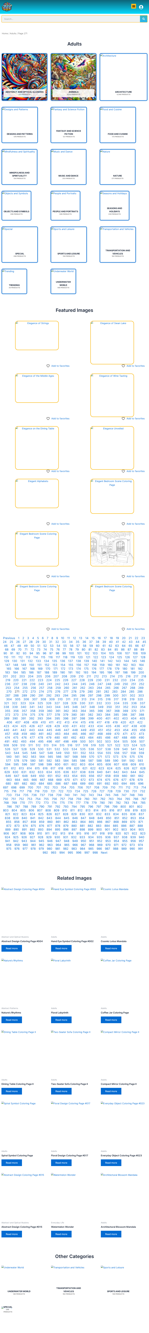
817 (119, 810)
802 (139, 806)
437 (125, 726)
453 (117, 730)
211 (89, 676)
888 (140, 826)
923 (143, 833)
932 (74, 837)
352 (125, 707)
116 (50, 657)
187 (39, 672)
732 (142, 791)
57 (78, 645)
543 (8, 753)
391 (23, 718)
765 (127, 799)
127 (135, 657)
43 (131, 642)
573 (115, 756)
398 (82, 718)
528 (24, 749)
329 (74, 703)
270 (9, 691)
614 (29, 768)
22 (136, 638)
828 (65, 814)
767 (143, 799)
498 (66, 741)
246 (91, 684)
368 (117, 711)
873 (17, 826)
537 (99, 749)
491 (7, 741)
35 (77, 642)
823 (24, 814)
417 (99, 722)
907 (14, 833)
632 (32, 772)
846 (75, 818)
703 (55, 787)
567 (66, 756)
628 (143, 768)
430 (66, 726)
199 (133, 672)
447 (66, 730)
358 (32, 711)
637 (74, 772)
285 (131, 691)
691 (99, 783)
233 (124, 680)
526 (7, 749)
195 (101, 672)
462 (49, 734)
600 (57, 764)
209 (73, 676)
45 (144, 642)
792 (57, 806)
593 (140, 760)
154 (62, 665)
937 (116, 837)
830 (82, 814)
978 (33, 848)
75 (51, 649)
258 (49, 688)
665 (26, 780)
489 (133, 737)
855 (8, 822)
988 (115, 848)
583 (57, 760)
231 (107, 680)
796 (90, 806)
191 (70, 672)
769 (14, 802)
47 (12, 645)
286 (140, 691)
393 (40, 718)
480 (57, 737)
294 (65, 695)
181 (132, 668)
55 (65, 645)
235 (141, 680)
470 (117, 734)
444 (41, 730)
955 (124, 841)
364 (83, 711)
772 (38, 802)
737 (42, 795)
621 (85, 768)
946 (50, 841)
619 (68, 768)
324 (31, 703)
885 (115, 826)
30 (44, 642)
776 (70, 802)
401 (107, 718)
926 (24, 837)
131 (22, 661)
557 (124, 753)
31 (50, 642)
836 (133, 814)
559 (141, 753)
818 (127, 810)
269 (140, 688)
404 (133, 718)
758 (70, 799)
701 (38, 787)
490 (141, 737)
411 (51, 722)
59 (91, 645)
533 (66, 749)
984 (82, 848)
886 (123, 826)
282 (106, 691)
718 (29, 791)
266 (116, 688)
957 (141, 841)
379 (65, 714)
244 (75, 684)
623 (101, 768)
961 (33, 845)
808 (48, 810)
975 (8, 848)
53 (52, 645)
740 (67, 795)
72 (32, 649)
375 (32, 714)
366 (100, 711)
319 (132, 699)
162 (125, 665)
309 (52, 699)
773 (46, 802)
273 (33, 691)
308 (43, 699)
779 (94, 802)
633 (40, 772)
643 (125, 772)
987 (107, 848)
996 (78, 852)
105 (111, 653)
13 (80, 638)
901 (107, 829)
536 (91, 749)
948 (66, 841)
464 (66, 734)
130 (14, 661)
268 (132, 688)
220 (16, 680)
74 (45, 649)
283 (115, 691)
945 (41, 841)
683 (33, 783)
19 (117, 638)
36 (84, 642)
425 (23, 726)
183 (7, 672)
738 (50, 795)
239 (32, 684)
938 (124, 837)
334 (116, 703)
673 (91, 780)
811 (72, 810)
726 (93, 791)
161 (118, 665)
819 (135, 810)
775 (62, 802)
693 (115, 783)
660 (124, 776)
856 (16, 822)
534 (74, 749)
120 (80, 657)
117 (58, 657)
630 (15, 772)
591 (123, 760)
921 (126, 833)
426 (32, 726)
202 (13, 676)
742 (83, 795)
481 (65, 737)
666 (34, 780)
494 (32, 741)
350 (109, 707)
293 (57, 695)
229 (90, 680)
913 (62, 833)
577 (8, 760)
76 (58, 649)
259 (58, 688)
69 (13, 649)
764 (119, 799)
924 (7, 837)
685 (49, 783)
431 (74, 726)
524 (134, 745)
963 (50, 845)
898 (82, 829)
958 (8, 845)
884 (107, 826)
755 (46, 799)
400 (99, 718)
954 (116, 841)
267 (124, 688)
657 (99, 776)
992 (45, 852)
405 (142, 718)
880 (74, 826)
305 (17, 699)
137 (70, 661)
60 (98, 645)
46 (6, 645)
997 (86, 852)
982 (65, 848)
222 (32, 680)
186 (31, 672)
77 (64, 649)
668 (50, 780)
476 (24, 737)
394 (49, 718)
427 (40, 726)
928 (40, 837)
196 (109, 672)
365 (91, 711)
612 (13, 768)
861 (58, 822)
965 (66, 845)
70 (20, 649)
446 (58, 730)
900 (99, 829)
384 (107, 714)
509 (14, 745)
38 (97, 642)
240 (41, 684)
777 (78, 802)
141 (102, 661)
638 (83, 772)
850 (108, 818)
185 (23, 672)
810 (64, 810)
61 (104, 645)
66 (137, 645)
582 (49, 760)
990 (132, 848)
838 (7, 818)
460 (33, 734)
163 (133, 665)
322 (14, 703)
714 (143, 787)
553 (91, 753)
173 (70, 668)
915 (78, 833)
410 (43, 722)
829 (74, 814)
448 (75, 730)
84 (109, 649)
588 (99, 760)
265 (107, 688)
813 (88, 810)
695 (132, 783)
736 (34, 795)
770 (22, 802)
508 (6, 745)
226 (65, 680)
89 (142, 649)
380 (74, 714)
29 (37, 642)
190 (62, 672)
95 (38, 653)
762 (102, 799)
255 (25, 688)
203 (22, 676)
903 (124, 829)
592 (132, 760)
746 (115, 795)
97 (51, 653)
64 (124, 645)
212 (96, 676)
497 (57, 741)
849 (100, 818)
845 (66, 818)
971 (116, 845)
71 (26, 649)
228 (82, 680)
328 (65, 703)
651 (50, 776)
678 (132, 780)
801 (131, 806)
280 (90, 691)
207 (56, 676)
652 (58, 776)
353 (134, 707)
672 (83, 780)
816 (111, 810)
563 (33, 756)
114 (35, 657)
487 (116, 737)
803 (6, 810)
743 (91, 795)
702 (46, 787)
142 (110, 661)
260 (66, 688)
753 (29, 799)
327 (57, 703)
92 (18, 653)
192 (78, 672)
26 (18, 642)
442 (23, 730)
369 (125, 711)
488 (124, 737)
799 (114, 806)
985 (91, 848)
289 (24, 695)
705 (71, 787)
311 (68, 699)
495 (41, 741)
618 (60, 768)
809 (56, 810)
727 (101, 791)
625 (118, 768)
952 (99, 841)
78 (70, 649)
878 (57, 826)
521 (109, 745)
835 (124, 814)
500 (83, 741)
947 (58, 841)
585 (74, 760)
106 (119, 653)
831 (90, 814)
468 (100, 734)
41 (117, 642)
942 (15, 841)
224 (49, 680)
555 (108, 753)
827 (57, 814)
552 (83, 753)
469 (108, 734)
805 (23, 810)
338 (6, 707)
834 (116, 814)
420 (123, 722)
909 (31, 833)
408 (26, 722)
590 (115, 760)
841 (32, 818)
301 (124, 695)
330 (82, 703)
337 (142, 703)
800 (123, 806)
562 (25, 756)
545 (25, 753)
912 (55, 833)
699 (22, 787)
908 (23, 833)
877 (49, 826)
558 (133, 753)
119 (72, 657)
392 (31, 718)
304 (9, 699)
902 (115, 829)
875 (33, 826)
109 (143, 653)
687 (66, 783)
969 (99, 845)
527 (15, 749)
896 (66, 829)
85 (116, 649)
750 (5, 799)
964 (58, 845)
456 (142, 730)
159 (102, 665)
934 (91, 837)
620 (76, 768)
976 (16, 848)
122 (95, 657)
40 (111, 642)
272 (25, 691)
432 (82, 726)
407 (18, 722)
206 (47, 676)
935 (99, 837)
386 (124, 714)
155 (70, 665)
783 (126, 802)
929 (49, 837)
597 (32, 764)
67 (143, 645)
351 (117, 707)
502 (99, 741)
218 (143, 676)
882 (90, 826)
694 (124, 783)
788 (25, 806)
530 (41, 749)
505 (125, 741)
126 (127, 657)
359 (41, 711)
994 (62, 852)
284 (123, 691)
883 (98, 826)
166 (16, 668)
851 (116, 818)
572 (107, 756)
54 (58, 645)
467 (91, 734)
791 (49, 806)
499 (74, 741)
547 (41, 753)
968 (91, 845)
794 (74, 806)
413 (67, 722)
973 (132, 845)
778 (86, 802)
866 (99, 822)
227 (73, 680)
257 (41, 688)
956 (133, 841)
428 (48, 726)
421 (131, 722)
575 (132, 756)
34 (71, 642)
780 (102, 802)
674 (99, 780)
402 (116, 718)
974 (140, 845)
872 (8, 826)
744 (99, 795)
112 (20, 657)
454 (125, 730)
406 (9, 722)
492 (15, 741)
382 (90, 714)
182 (140, 668)
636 (66, 772)
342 (40, 707)
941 (7, 841)
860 (50, 822)
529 (32, 749)
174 (78, 668)
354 (143, 707)
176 (94, 668)
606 (108, 764)
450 (92, 730)
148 (15, 665)
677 (123, 780)
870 (132, 822)
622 (93, 768)
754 (38, 799)
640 (100, 772)
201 (5, 676)
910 (39, 833)
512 (38, 745)
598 (41, 764)
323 (23, 703)
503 (108, 741)
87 (129, 649)
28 (31, 642)
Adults (13, 33)
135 (54, 661)
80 (83, 649)
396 (65, 718)
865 (91, 822)
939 (133, 837)
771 (30, 802)
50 (32, 645)
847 (83, 818)
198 (125, 672)
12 (74, 638)
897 (74, 829)
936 (108, 837)
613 (21, 768)
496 (49, 741)
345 (66, 707)
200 (141, 672)
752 (21, 799)
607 (116, 764)
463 (58, 734)
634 (49, 772)
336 (134, 703)
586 (82, 760)
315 (100, 699)
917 (94, 833)
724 (77, 791)
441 (14, 730)
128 (143, 657)
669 (59, 780)
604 (91, 764)
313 (83, 699)
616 (45, 768)
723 (69, 791)
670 (67, 780)
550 (67, 753)
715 (6, 791)
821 (7, 814)
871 (140, 822)
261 (74, 688)
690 (91, 783)
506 (133, 741)
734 (17, 795)
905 (141, 829)
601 (65, 764)
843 (49, 818)
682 (24, 783)
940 (141, 837)
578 (16, 760)
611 (6, 768)
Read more (12, 948)
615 (37, 768)
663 (9, 780)
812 (80, 810)
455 (134, 730)
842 (41, 818)
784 (134, 802)
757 (62, 799)
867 (107, 822)
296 (82, 695)
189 (54, 672)
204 (30, 676)
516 (70, 745)
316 (108, 699)
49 (26, 645)
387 (133, 714)
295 (74, 695)
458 (15, 734)
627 (134, 768)
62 (110, 645)
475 (15, 737)
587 (90, 760)
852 (124, 818)
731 (134, 791)
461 (41, 734)
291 (40, 695)
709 (105, 787)
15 (93, 638)
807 (39, 810)
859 (41, 822)
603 (82, 764)
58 (84, 645)
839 (16, 818)
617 (53, 768)
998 (95, 852)
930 (57, 837)
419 (115, 722)
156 (78, 665)
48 (19, 645)
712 (128, 787)
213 (104, 676)
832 (99, 814)
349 (100, 707)
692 (107, 783)
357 (24, 711)
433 (91, 726)
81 (90, 649)
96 (44, 653)
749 (140, 795)
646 (8, 776)
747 (123, 795)
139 (86, 661)
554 (100, 753)
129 (6, 661)
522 (117, 745)
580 (33, 760)
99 (64, 653)
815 (104, 810)
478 (40, 737)
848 (91, 818)
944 (33, 841)
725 (85, 791)
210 (81, 676)
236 (7, 684)
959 (17, 845)
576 (140, 756)
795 (82, 806)
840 (24, 818)
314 (92, 699)
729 (118, 791)
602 (74, 764)
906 (6, 833)
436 (117, 726)
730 (126, 791)
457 (7, 734)
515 (62, 745)
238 (24, 684)
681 (16, 783)
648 (25, 776)
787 (17, 806)
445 (49, 730)
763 (111, 799)
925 (15, 837)
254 (16, 688)
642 (116, 772)
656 (91, 776)
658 (108, 776)
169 (40, 668)
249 (117, 684)
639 (91, 772)
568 (75, 756)
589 (107, 760)
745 (107, 795)
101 (79, 653)
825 (41, 814)
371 (142, 711)
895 (57, 829)
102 (87, 653)
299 (107, 695)
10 (62, 638)
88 (136, 649)
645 (142, 772)
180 (124, 668)
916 (86, 833)
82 (96, 649)
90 (5, 653)
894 (49, 829)
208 (64, 676)
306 (26, 699)
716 (14, 791)
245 (83, 684)
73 (38, 649)
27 (24, 642)
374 (24, 714)
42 (124, 642)
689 (82, 783)
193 (85, 672)
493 (23, 741)
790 (41, 806)
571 (99, 756)
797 (98, 806)
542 (141, 749)
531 (49, 749)
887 (132, 826)
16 (99, 638)
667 (42, 780)
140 (94, 661)
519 (93, 745)
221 (24, 680)
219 (7, 680)
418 (107, 722)
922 (134, 833)
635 (57, 772)
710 (113, 787)
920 (118, 833)
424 (15, 726)
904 (132, 829)
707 (88, 787)
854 (141, 818)
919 (110, 833)
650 (42, 776)
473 (141, 734)
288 (16, 695)
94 (31, 653)
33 (64, 642)
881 (82, 826)
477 (32, 737)
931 (65, 837)
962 (41, 845)
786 (9, 806)
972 (124, 845)
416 (91, 722)
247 (100, 684)
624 (109, 768)
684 (41, 783)
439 (143, 726)
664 (17, 780)
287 (7, 695)
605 (99, 764)
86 (123, 649)
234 (132, 680)
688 (74, 783)
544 (16, 753)
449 (83, 730)
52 (45, 645)
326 (48, 703)
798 (106, 806)
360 (49, 711)
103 (95, 653)
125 (119, 657)
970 (108, 845)
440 (6, 730)
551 (75, 753)
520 (101, 745)
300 (115, 695)
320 (140, 699)
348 (92, 707)
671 (75, 780)
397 (74, 718)
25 (11, 642)
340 (23, 707)
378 (57, 714)
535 (83, 749)
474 (7, 737)
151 (39, 665)
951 (91, 841)
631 (23, 772)
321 (6, 703)
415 (83, 722)
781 (110, 802)
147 (7, 665)
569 (83, 756)
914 (70, 833)
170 (48, 668)
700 (30, 787)
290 (32, 695)
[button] (133, 6)
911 (47, 833)
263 (91, 688)
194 (93, 672)
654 (75, 776)
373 (16, 714)
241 (49, 684)
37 (91, 642)
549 (58, 753)
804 (14, 810)
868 (116, 822)
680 (8, 783)
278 (73, 691)
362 (66, 711)
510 (22, 745)
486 (107, 737)
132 (30, 661)
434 (100, 726)
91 (11, 653)
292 (49, 695)
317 (116, 699)
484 (91, 737)
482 (73, 737)
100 (71, 653)
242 (57, 684)
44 (137, 642)
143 (118, 661)
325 (40, 703)
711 (120, 787)
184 (15, 672)
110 (6, 657)
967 (83, 845)
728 (109, 791)
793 (66, 806)
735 (25, 795)
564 (42, 756)
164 (141, 665)
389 (6, 718)
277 (65, 691)
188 (46, 672)
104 (103, 653)
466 (83, 734)
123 (103, 657)
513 (46, 745)
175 (86, 668)
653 (66, 776)
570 (91, 756)
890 (16, 829)
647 (16, 776)
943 (24, 841)
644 (133, 772)
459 (24, 734)
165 (8, 668)
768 (6, 802)
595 (16, 764)
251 (133, 684)
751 (13, 799)
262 (82, 688)
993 (53, 852)
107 (127, 653)
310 (60, 699)
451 (100, 730)
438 (134, 726)
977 (25, 848)
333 (108, 703)
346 (75, 707)
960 (25, 845)
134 (46, 661)
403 (125, 718)
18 (111, 638)
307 (34, 699)
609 (133, 764)
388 (141, 714)
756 (54, 799)
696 (140, 783)
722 (60, 791)
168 (32, 668)
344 (58, 707)
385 (116, 714)
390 (15, 718)
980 (49, 848)
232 (115, 680)
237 (15, 684)
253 (8, 688)
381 (82, 714)
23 (143, 638)
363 (74, 711)
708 (96, 787)
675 (107, 780)
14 (86, 638)
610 (141, 764)
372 (7, 714)
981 (57, 848)
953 (108, 841)
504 (116, 741)
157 (86, 665)
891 (24, 829)
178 (109, 668)
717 (21, 791)
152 (47, 665)
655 (83, 776)
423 (6, 726)
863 (74, 822)
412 (58, 722)
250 (125, 684)
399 (91, 718)
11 (68, 638)
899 (90, 829)
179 (117, 668)
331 (90, 703)
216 (128, 676)
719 (37, 791)
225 (57, 680)
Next (104, 852)
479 (48, 737)
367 (108, 711)
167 (24, 668)
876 (41, 826)
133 (38, 661)
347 (83, 707)
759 (78, 799)
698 (13, 787)
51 (38, 645)
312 (75, 699)
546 (33, 753)
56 (71, 645)
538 (108, 749)
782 (118, 802)
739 (58, 795)
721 (53, 791)
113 (28, 657)
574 (124, 756)
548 (50, 753)
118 (65, 657)
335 (125, 703)
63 (117, 645)
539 (116, 749)
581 (41, 760)
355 (7, 711)
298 (98, 695)
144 (126, 661)
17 (105, 638)
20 (124, 638)
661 (132, 776)
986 (99, 848)
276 (57, 691)
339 (15, 707)
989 (124, 848)
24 (5, 642)
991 (140, 848)
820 (143, 810)
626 (126, 768)
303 (141, 695)
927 (32, 837)
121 (88, 657)
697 (5, 787)
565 (50, 756)
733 (9, 795)
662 (140, 776)
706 (80, 787)
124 (111, 657)
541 (133, 749)
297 (90, 695)
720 (45, 791)
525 (143, 745)
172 (63, 668)
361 (57, 711)
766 (135, 799)
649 (33, 776)
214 (112, 676)
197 (117, 672)
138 (78, 661)
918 (102, 833)
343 (49, 707)
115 (43, 657)
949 (75, 841)
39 (104, 642)
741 (75, 795)
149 (23, 665)
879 (65, 826)
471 (125, 734)
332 (99, 703)
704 (63, 787)
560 (9, 756)
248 (108, 684)
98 (57, 653)
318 (123, 699)
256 (33, 688)
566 (58, 756)
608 (125, 764)
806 (31, 810)
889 (7, 829)
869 (124, 822)
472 (133, 734)
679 (140, 780)
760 (86, 799)
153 (54, 665)
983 (74, 848)
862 (66, 822)
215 (120, 676)
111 (13, 657)
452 (108, 730)
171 (55, 668)
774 (54, 802)
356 (16, 711)
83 (103, 649)
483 (82, 737)
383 (99, 714)
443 (32, 730)
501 (91, 741)
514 (54, 745)
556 (116, 753)
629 (7, 772)
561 (17, 756)
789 (33, 806)
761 (95, 799)
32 (57, 642)
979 (41, 848)
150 (31, 665)
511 (30, 745)
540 (125, 749)
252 (141, 684)
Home (5, 33)
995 (70, 852)
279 (82, 691)
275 (49, 691)
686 (58, 783)
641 (108, 772)
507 (141, 741)
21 (130, 638)
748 (132, 795)
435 (108, 726)
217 (136, 676)
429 (57, 726)
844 (58, 818)
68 (6, 649)
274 (41, 691)
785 (143, 802)
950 (83, 841)
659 (116, 776)
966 (75, 845)
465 (75, 734)
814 (96, 810)
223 (40, 680)
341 (31, 707)
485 (99, 737)
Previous (9, 638)
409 (35, 722)
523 (126, 745)
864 (83, 822)
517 (77, 745)
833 (107, 814)
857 (25, 822)
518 (85, 745)
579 (24, 760)
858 (33, 822)
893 (41, 829)
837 (141, 814)
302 (132, 695)
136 (62, 661)
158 (94, 665)
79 (77, 649)
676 (115, 780)
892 (32, 829)
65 (130, 645)
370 (133, 711)
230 (99, 680)
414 (75, 722)
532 (57, 749)
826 (49, 814)
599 (49, 764)
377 (49, 714)
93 (24, 653)
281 (98, 691)
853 (133, 818)
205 (39, 676)
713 (135, 787)
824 (32, 814)
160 (110, 665)
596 (24, 764)
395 (57, 718)
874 (25, 826)
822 (15, 814)
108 (135, 653)
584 (66, 760)
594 (7, 764)
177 (101, 668)
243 (66, 684)
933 (82, 837)
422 (140, 722)
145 (134, 661)
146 (142, 661)
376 (41, 714)
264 (99, 688)
